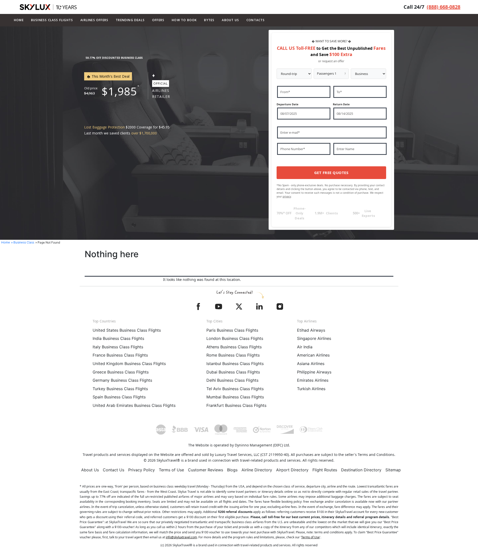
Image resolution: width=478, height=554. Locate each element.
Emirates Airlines (312, 380)
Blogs (232, 469)
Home (19, 20)
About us (230, 20)
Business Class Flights (52, 20)
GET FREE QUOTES (331, 172)
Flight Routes (324, 469)
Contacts (255, 20)
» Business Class (22, 242)
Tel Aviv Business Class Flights (235, 388)
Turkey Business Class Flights (120, 388)
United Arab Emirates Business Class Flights (134, 405)
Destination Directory (361, 469)
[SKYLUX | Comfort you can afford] (48, 7)
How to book (184, 20)
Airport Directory (292, 469)
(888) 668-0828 (443, 6)
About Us (90, 469)
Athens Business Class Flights (234, 346)
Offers (158, 20)
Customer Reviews (205, 469)
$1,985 (119, 91)
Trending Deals (130, 20)
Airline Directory (256, 469)
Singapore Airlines (314, 338)
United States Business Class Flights (127, 330)
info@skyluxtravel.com (181, 537)
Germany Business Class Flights (122, 380)
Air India (304, 346)
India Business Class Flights (118, 338)
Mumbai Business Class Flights (235, 396)
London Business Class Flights (234, 338)
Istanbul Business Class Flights (235, 363)
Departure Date (288, 104)
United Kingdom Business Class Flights (129, 363)
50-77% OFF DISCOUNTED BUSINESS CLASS (114, 58)
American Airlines (313, 355)
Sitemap (393, 469)
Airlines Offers (94, 20)
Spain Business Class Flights (119, 396)
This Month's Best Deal (110, 76)
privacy (287, 196)
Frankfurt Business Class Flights (236, 405)
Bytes (209, 20)
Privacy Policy (141, 469)
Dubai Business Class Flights (233, 371)
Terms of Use (171, 469)
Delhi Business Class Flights (232, 380)
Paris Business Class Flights (232, 330)
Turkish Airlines (311, 388)
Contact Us (113, 469)
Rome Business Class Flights (233, 355)
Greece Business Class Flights (121, 371)
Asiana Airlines (310, 363)
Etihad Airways (311, 330)
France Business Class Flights (120, 355)
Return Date (341, 104)
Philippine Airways (314, 371)
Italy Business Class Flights (118, 346)
